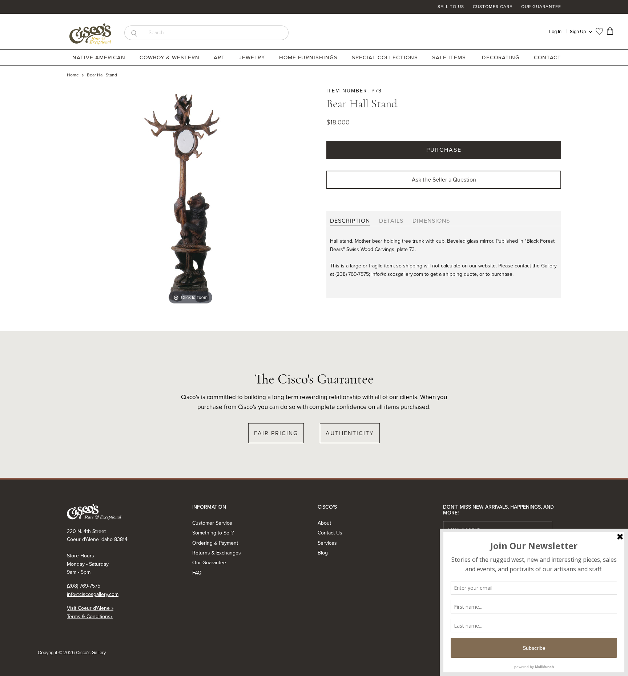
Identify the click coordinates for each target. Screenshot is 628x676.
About (324, 523)
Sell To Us (451, 6)
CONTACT (547, 57)
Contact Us (330, 533)
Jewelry (253, 57)
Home (73, 75)
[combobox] (216, 32)
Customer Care (492, 6)
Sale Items (449, 57)
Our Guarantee (541, 6)
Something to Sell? (213, 533)
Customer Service (212, 523)
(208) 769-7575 (83, 586)
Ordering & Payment (215, 543)
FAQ (197, 573)
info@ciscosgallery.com (92, 594)
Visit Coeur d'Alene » (90, 608)
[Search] (134, 32)
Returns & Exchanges (216, 553)
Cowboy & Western (170, 57)
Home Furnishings (309, 57)
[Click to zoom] (190, 196)
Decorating (502, 57)
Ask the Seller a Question (444, 179)
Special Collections (386, 57)
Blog (323, 553)
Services (327, 543)
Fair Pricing (276, 433)
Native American (99, 57)
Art (220, 57)
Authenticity (350, 433)
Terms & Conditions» (90, 616)
